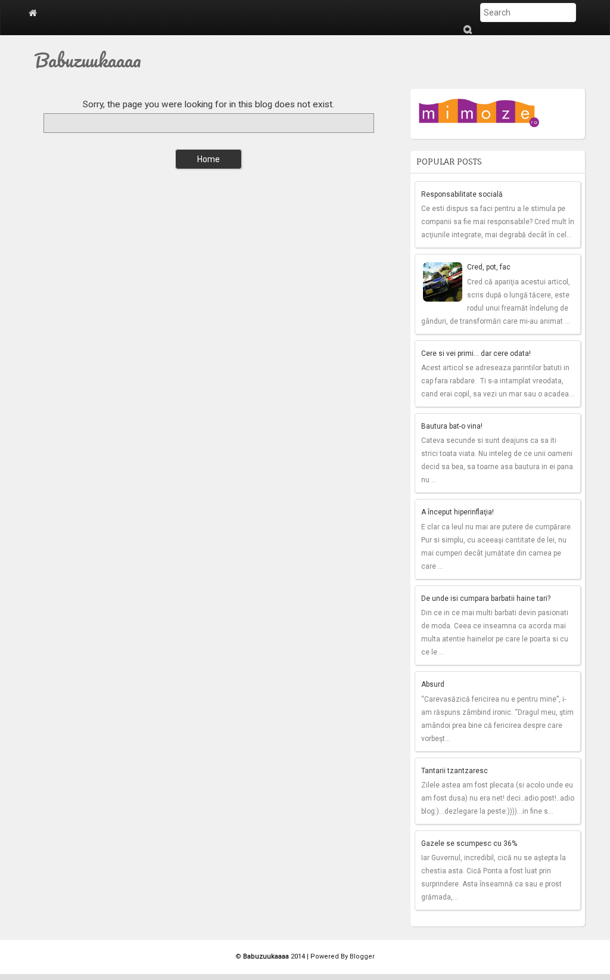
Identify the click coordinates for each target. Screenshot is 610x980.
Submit (467, 29)
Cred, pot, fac (489, 267)
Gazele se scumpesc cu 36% (469, 843)
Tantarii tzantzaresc (454, 771)
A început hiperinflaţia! (457, 512)
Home (208, 159)
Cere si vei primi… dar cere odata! (476, 353)
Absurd (432, 684)
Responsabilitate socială (462, 194)
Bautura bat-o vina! (452, 426)
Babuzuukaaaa (87, 60)
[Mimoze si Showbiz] (480, 110)
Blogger (362, 956)
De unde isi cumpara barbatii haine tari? (485, 598)
